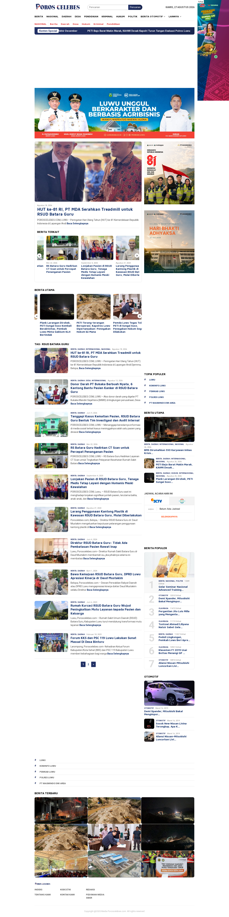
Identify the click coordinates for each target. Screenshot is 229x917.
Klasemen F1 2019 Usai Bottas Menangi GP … (173, 651)
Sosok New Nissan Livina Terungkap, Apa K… (171, 725)
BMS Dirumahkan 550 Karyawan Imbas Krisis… (168, 451)
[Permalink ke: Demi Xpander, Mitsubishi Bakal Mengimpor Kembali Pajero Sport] (169, 693)
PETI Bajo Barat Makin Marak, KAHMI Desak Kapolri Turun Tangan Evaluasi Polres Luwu (85, 30)
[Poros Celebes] (58, 7)
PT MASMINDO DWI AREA (162, 403)
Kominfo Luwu (157, 385)
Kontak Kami (67, 894)
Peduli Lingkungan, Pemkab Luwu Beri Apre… (174, 639)
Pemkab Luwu (157, 391)
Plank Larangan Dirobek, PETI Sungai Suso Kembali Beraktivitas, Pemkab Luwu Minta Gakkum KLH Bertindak (50, 328)
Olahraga (163, 608)
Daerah (81, 349)
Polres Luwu (156, 397)
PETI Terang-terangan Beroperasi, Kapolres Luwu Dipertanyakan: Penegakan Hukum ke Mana (88, 327)
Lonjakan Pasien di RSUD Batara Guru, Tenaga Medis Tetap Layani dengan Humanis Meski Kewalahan (87, 271)
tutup (200, 2)
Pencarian (135, 7)
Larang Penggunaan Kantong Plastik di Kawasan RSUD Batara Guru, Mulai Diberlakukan (122, 270)
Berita (74, 349)
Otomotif (163, 595)
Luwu (152, 379)
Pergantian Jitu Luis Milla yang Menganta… (174, 613)
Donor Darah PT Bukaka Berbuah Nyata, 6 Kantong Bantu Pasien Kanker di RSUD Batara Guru (104, 388)
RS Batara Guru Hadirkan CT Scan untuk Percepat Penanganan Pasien (52, 268)
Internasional (93, 349)
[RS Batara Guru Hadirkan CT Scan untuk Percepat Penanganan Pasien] (53, 248)
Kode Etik (65, 889)
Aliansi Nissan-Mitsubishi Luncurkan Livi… (174, 664)
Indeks (38, 889)
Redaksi (90, 889)
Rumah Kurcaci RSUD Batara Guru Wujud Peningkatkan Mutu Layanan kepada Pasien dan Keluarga (106, 609)
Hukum (174, 473)
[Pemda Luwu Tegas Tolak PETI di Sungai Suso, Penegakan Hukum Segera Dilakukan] (125, 307)
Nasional (105, 349)
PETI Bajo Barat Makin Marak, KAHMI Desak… (174, 466)
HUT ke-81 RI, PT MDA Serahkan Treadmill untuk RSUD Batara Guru (85, 211)
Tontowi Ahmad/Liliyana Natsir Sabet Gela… (174, 626)
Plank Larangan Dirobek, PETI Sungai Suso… (174, 480)
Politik (179, 581)
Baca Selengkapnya (77, 223)
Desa (88, 380)
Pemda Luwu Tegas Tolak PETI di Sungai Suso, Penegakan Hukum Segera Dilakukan (124, 327)
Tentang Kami (43, 894)
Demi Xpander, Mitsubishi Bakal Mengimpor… (174, 600)
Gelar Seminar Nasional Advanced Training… (173, 588)
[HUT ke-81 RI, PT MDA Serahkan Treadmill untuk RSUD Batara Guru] (88, 171)
